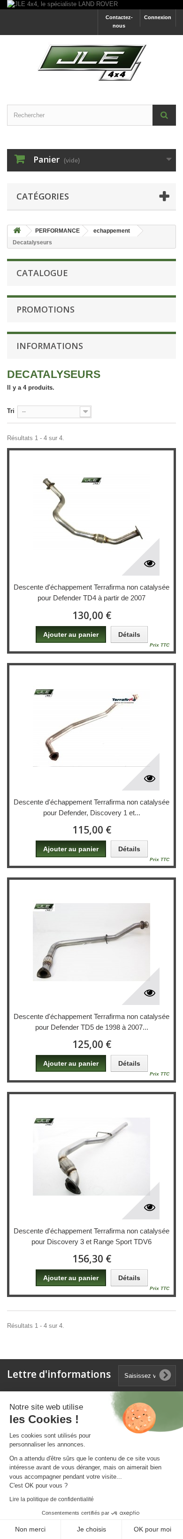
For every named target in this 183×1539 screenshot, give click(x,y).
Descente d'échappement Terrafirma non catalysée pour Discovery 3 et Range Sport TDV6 (91, 1236)
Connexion (157, 17)
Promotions (45, 309)
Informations (49, 345)
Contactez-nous (119, 21)
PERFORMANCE (57, 231)
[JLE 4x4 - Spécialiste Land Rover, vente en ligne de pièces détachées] (91, 61)
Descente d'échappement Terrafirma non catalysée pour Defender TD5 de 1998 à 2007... (91, 1021)
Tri (11, 410)
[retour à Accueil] (17, 231)
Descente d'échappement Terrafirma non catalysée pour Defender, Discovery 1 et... (91, 807)
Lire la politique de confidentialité (51, 1499)
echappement (111, 231)
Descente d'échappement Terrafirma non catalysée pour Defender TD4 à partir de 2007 (91, 592)
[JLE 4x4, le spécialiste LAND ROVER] (91, 4)
